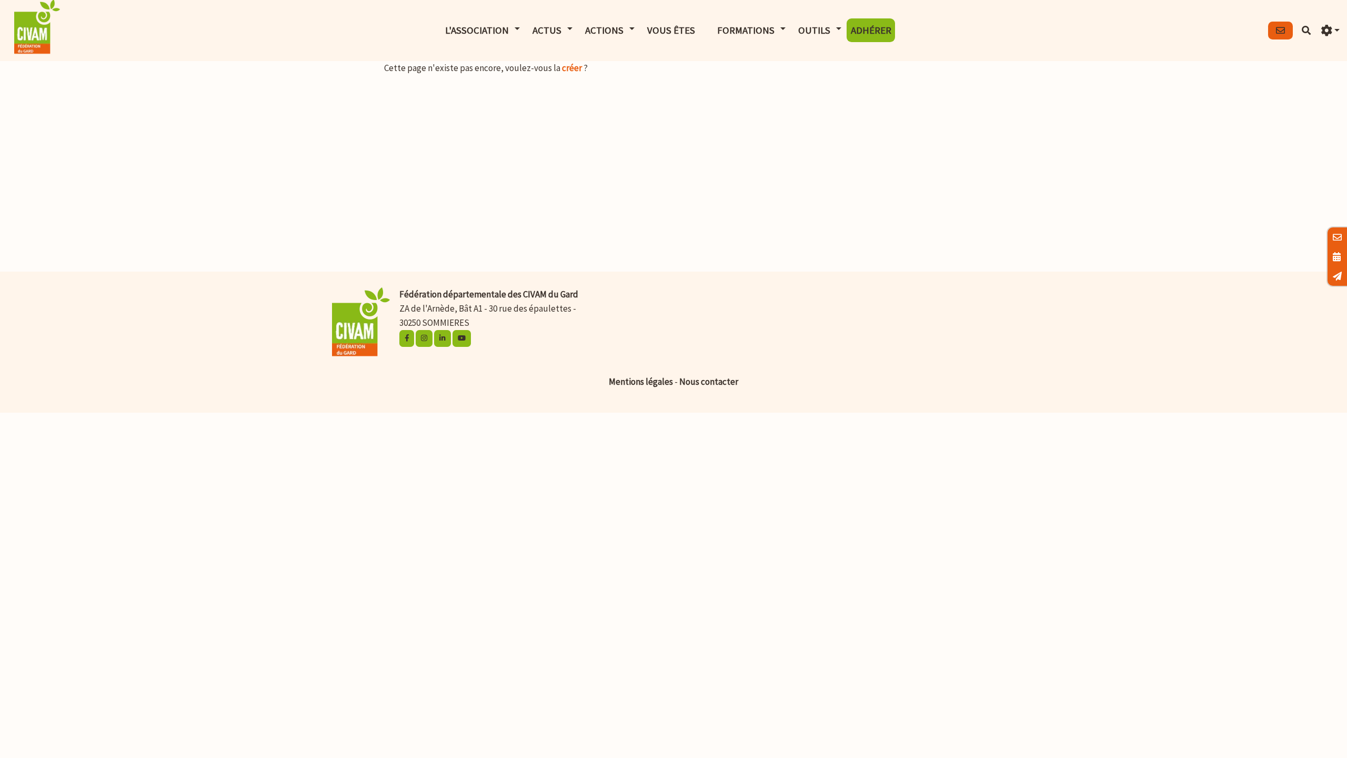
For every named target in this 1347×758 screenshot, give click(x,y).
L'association (477, 30)
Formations (746, 30)
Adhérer (871, 30)
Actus (546, 30)
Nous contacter (708, 381)
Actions (604, 30)
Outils (814, 30)
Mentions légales (641, 381)
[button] (1330, 31)
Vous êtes (671, 30)
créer (572, 68)
